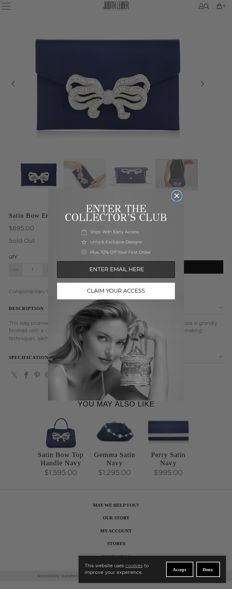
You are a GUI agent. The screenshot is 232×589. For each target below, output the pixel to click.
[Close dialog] (177, 196)
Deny (208, 570)
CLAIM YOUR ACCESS (116, 291)
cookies (134, 566)
